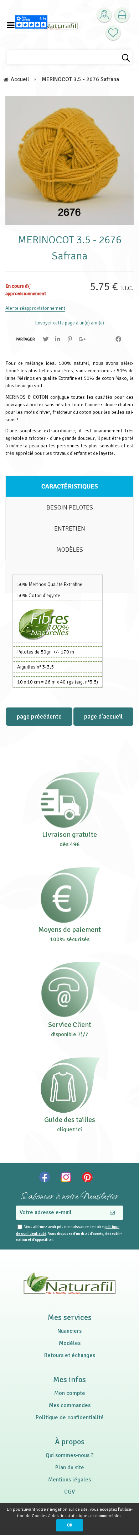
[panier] (122, 15)
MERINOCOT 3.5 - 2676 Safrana (70, 248)
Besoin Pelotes (69, 507)
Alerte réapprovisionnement (35, 308)
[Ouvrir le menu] (11, 25)
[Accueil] (55, 25)
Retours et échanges (69, 1355)
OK (69, 1525)
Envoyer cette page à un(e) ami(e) (69, 323)
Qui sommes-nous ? (69, 1455)
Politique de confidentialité (70, 1417)
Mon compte (69, 1393)
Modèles (69, 549)
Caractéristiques (69, 486)
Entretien (69, 528)
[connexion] (104, 15)
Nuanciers (69, 1331)
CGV (69, 1491)
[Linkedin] (57, 339)
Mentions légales (69, 1479)
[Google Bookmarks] (82, 339)
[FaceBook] (118, 339)
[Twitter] (45, 339)
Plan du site (69, 1467)
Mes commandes (70, 1405)
